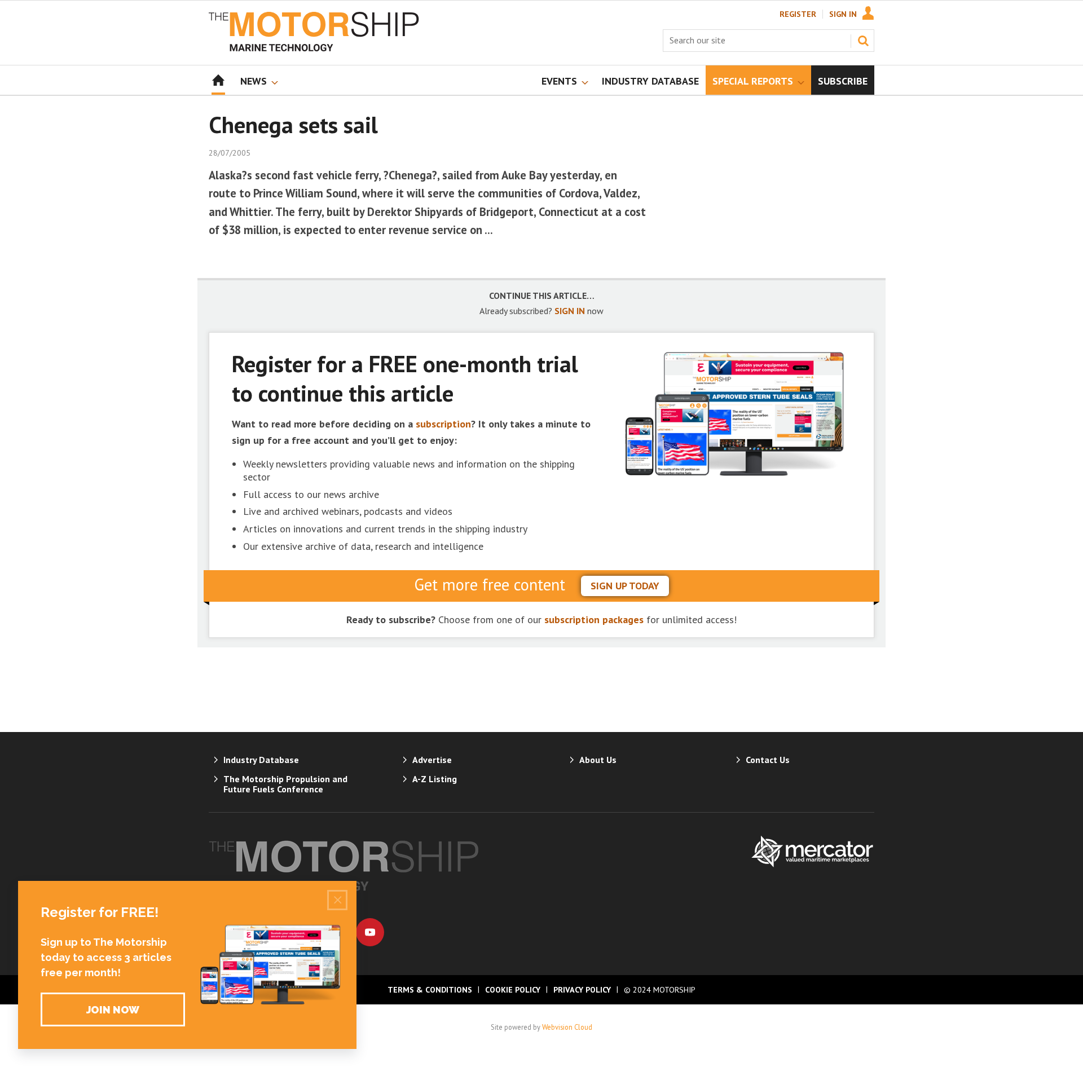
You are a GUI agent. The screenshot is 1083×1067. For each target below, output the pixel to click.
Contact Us (768, 759)
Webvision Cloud (567, 1026)
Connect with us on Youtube (370, 932)
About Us (598, 759)
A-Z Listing (434, 778)
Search (863, 41)
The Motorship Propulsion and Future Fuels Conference (285, 784)
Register (798, 14)
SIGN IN (569, 310)
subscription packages (594, 619)
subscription (443, 423)
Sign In (843, 14)
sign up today (625, 585)
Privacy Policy (582, 990)
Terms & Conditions (430, 990)
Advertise (432, 759)
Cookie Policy (512, 990)
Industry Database (261, 759)
